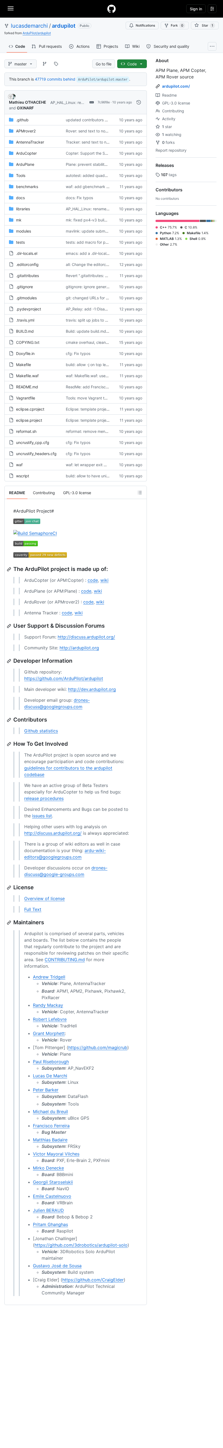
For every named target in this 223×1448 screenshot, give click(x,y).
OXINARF (25, 108)
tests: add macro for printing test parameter (105, 242)
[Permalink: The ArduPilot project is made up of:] (9, 569)
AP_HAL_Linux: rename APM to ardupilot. (102, 209)
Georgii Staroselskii (53, 1182)
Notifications (145, 25)
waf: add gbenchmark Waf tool (93, 186)
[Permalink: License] (9, 887)
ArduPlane (25, 164)
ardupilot (64, 26)
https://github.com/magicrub (97, 1047)
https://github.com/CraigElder (93, 1279)
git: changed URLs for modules (93, 298)
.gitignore (24, 286)
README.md (27, 387)
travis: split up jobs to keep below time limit (104, 320)
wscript (22, 476)
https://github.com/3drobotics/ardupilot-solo (81, 1245)
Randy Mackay (48, 1005)
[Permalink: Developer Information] (9, 661)
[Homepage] (111, 8)
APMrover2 (26, 131)
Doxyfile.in (25, 353)
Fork (177, 25)
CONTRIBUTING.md (65, 959)
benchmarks (27, 186)
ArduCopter (26, 153)
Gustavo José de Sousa (57, 1265)
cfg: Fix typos (78, 353)
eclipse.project (29, 420)
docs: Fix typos (79, 197)
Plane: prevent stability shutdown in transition (106, 164)
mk (18, 220)
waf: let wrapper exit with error (93, 464)
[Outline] (139, 492)
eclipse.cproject (30, 409)
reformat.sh (26, 431)
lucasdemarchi (29, 26)
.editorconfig (27, 264)
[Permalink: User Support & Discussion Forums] (9, 626)
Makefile (23, 364)
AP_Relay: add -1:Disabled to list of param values (109, 309)
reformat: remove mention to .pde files (100, 431)
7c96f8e (104, 102)
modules (23, 231)
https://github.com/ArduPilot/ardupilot (63, 678)
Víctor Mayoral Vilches (56, 1154)
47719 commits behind (55, 79)
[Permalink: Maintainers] (9, 922)
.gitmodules (26, 298)
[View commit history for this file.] (138, 102)
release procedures (44, 798)
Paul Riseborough (51, 1061)
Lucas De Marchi (50, 1075)
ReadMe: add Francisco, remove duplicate (103, 387)
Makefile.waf (27, 375)
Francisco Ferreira (51, 1125)
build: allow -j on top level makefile (96, 364)
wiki (104, 580)
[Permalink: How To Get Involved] (9, 744)
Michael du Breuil (50, 1111)
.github (22, 120)
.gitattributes (27, 275)
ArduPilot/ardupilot (37, 33)
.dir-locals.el (26, 253)
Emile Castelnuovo (52, 1196)
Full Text (32, 909)
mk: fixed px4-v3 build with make (96, 220)
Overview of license (44, 898)
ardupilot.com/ (176, 86)
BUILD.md (25, 331)
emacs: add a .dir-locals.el (89, 253)
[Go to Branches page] (44, 63)
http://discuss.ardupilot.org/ (86, 637)
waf (19, 464)
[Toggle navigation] (11, 8)
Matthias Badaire (50, 1139)
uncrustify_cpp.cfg (32, 442)
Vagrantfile (25, 398)
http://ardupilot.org (79, 647)
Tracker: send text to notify (90, 142)
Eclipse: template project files (92, 409)
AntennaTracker (30, 142)
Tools (20, 175)
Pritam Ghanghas (50, 1224)
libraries (23, 209)
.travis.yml (25, 320)
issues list (42, 815)
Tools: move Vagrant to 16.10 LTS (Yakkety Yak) (108, 398)
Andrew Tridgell (49, 977)
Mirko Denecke (48, 1168)
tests (20, 242)
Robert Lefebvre (50, 1019)
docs (20, 197)
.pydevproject (28, 309)
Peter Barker (45, 1090)
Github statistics (41, 730)
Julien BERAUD (48, 1210)
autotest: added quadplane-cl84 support (102, 175)
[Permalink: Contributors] (9, 720)
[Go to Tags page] (56, 63)
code (93, 580)
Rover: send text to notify (88, 131)
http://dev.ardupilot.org (92, 689)
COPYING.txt (27, 342)
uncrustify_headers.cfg (36, 453)
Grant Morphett (49, 1033)
